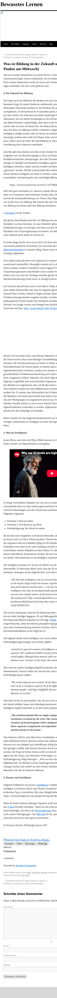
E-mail (11, 807)
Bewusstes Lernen (21, 4)
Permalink (25, 875)
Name (6, 945)
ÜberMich (15, 44)
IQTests (43, 44)
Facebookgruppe (43, 810)
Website (6, 965)
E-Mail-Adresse (10, 955)
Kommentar (8, 906)
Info (51, 44)
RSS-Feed (40, 814)
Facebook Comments (26, 865)
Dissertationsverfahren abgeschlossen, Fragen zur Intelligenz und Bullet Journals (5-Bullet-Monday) (25, 55)
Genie (28, 872)
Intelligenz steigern (40, 872)
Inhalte (26, 44)
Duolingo (10, 213)
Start (6, 44)
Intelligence (42, 785)
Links (34, 44)
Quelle (53, 620)
